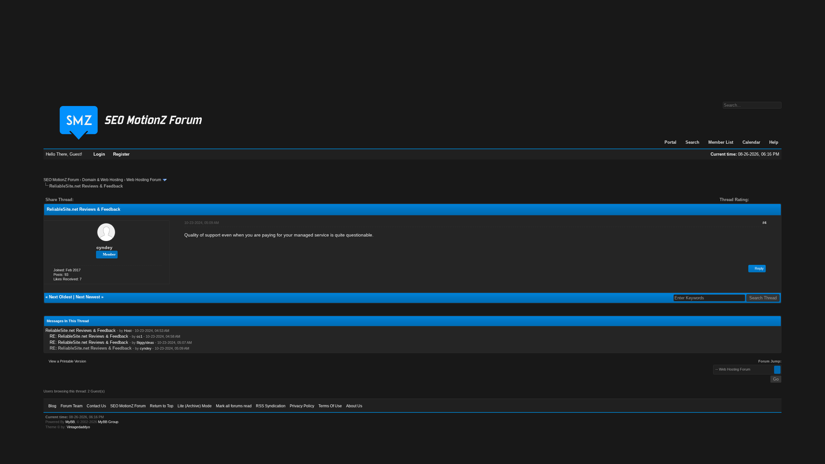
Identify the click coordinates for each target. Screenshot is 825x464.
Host (127, 331)
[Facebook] (79, 199)
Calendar (751, 142)
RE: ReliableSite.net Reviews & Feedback (89, 336)
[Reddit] (97, 199)
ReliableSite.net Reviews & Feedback (80, 330)
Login (99, 154)
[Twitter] (84, 199)
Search (692, 142)
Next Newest (88, 297)
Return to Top (161, 406)
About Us (354, 406)
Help (773, 142)
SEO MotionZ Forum (61, 180)
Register (121, 154)
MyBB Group (108, 422)
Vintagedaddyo (78, 427)
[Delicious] (93, 199)
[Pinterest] (104, 199)
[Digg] (88, 199)
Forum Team (71, 406)
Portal (670, 142)
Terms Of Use (330, 406)
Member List (720, 142)
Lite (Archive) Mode (195, 406)
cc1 (139, 336)
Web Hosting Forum (143, 180)
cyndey (104, 247)
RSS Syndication (271, 406)
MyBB (70, 422)
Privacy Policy (302, 406)
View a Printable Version (67, 361)
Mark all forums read (234, 406)
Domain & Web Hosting (102, 180)
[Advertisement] (412, 48)
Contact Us (96, 406)
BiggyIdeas (145, 342)
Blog (52, 406)
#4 (764, 223)
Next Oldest (60, 297)
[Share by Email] (108, 199)
